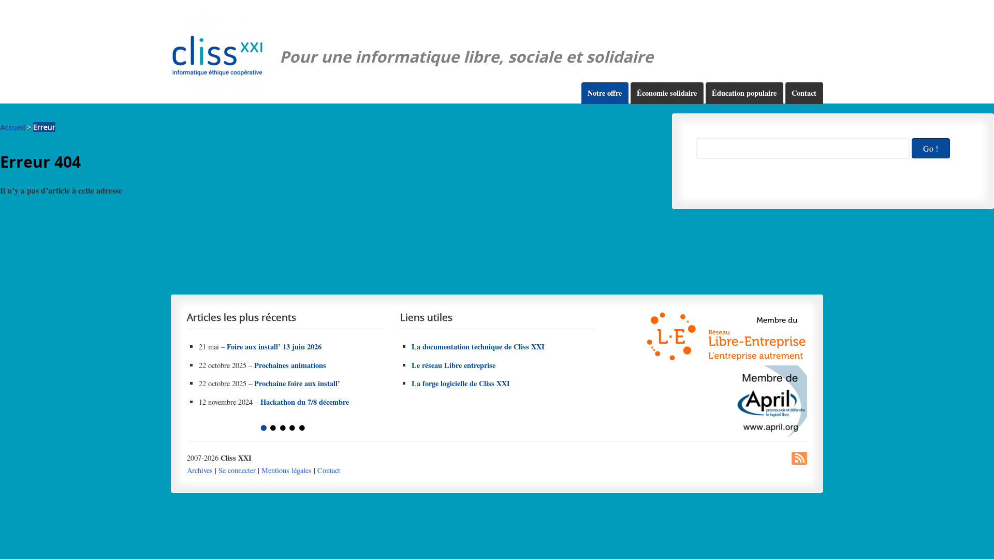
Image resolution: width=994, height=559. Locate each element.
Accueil (12, 127)
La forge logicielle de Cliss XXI (461, 383)
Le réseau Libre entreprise (453, 365)
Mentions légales (286, 470)
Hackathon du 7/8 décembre (304, 401)
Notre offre (605, 92)
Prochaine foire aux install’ (297, 383)
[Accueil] (217, 57)
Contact (804, 92)
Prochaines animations (290, 365)
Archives (200, 470)
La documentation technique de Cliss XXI (478, 346)
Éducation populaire (744, 92)
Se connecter (237, 470)
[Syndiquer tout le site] (799, 462)
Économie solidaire (667, 92)
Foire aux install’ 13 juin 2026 (274, 346)
